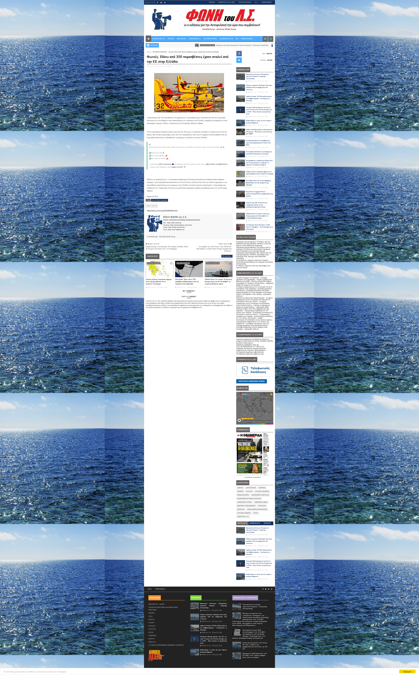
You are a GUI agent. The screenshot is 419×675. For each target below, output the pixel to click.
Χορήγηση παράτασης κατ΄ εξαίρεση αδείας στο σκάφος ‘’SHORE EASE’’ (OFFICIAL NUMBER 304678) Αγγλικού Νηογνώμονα (254, 341)
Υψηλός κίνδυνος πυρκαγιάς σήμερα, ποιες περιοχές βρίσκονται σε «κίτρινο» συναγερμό (159, 281)
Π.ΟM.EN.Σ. (152, 635)
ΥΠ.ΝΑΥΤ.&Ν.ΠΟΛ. (245, 2)
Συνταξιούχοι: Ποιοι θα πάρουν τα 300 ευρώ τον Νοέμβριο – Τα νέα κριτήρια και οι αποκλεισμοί (259, 227)
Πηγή (149, 196)
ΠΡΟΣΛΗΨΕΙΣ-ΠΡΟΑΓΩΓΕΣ (257, 509)
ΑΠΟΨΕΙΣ (262, 488)
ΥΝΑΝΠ (171, 39)
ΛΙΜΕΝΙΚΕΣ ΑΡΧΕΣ (244, 502)
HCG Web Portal (210, 39)
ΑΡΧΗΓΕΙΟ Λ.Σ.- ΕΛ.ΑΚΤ (156, 604)
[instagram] (271, 589)
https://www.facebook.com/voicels (181, 225)
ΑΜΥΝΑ (240, 488)
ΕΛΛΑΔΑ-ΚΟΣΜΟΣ (262, 491)
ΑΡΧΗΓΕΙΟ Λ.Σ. (158, 39)
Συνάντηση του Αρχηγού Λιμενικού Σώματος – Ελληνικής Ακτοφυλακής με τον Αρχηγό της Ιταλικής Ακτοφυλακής (254, 262)
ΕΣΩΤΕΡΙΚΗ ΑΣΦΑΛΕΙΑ (160, 52)
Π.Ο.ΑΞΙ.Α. (151, 626)
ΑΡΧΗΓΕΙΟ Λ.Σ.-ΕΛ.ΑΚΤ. (226, 2)
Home (149, 52)
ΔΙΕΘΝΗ (240, 491)
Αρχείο (267, 523)
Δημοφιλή (255, 523)
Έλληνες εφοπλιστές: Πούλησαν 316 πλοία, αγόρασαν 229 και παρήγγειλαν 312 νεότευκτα (214, 45)
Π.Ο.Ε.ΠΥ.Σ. (152, 629)
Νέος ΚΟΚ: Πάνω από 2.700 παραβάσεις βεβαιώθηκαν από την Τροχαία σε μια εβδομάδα (187, 281)
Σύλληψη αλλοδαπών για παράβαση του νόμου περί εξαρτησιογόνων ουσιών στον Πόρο (258, 143)
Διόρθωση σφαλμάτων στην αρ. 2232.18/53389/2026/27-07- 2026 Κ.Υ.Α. (250, 346)
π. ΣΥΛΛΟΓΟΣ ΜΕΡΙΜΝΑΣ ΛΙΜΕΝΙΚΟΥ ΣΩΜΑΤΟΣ (166, 645)
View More (227, 256)
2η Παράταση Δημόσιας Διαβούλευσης (250, 352)
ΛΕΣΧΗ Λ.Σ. (152, 642)
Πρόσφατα (242, 523)
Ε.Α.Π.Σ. (151, 632)
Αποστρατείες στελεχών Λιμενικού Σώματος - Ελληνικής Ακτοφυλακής (255, 606)
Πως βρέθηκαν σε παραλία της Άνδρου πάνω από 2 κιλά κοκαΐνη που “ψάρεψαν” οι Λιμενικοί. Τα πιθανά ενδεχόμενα (259, 163)
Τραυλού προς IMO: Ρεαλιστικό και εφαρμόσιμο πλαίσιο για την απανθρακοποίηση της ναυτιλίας (256, 205)
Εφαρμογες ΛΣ (226, 39)
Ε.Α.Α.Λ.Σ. (151, 639)
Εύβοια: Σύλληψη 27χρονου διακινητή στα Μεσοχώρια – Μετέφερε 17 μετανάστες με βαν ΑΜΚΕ (259, 132)
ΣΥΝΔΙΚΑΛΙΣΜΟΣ (244, 513)
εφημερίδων (258, 477)
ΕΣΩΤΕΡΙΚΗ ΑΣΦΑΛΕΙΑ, (166, 66)
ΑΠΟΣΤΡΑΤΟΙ (251, 488)
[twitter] (161, 2)
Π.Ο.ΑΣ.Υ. (151, 623)
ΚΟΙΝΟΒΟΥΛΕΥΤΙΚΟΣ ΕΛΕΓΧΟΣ (249, 498)
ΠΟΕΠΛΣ (151, 613)
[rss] (165, 2)
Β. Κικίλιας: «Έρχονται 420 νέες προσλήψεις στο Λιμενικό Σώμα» (253, 267)
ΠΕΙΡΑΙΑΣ (241, 509)
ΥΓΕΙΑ (255, 513)
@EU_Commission (165, 164)
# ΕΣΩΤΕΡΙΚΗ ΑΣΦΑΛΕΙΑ (159, 200)
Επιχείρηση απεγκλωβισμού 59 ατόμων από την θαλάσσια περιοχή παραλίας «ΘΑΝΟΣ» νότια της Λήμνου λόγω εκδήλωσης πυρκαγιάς (253, 244)
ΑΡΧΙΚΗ (212, 2)
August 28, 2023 (177, 167)
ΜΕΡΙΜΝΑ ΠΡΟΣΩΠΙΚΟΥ (246, 506)
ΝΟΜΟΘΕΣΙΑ (194, 39)
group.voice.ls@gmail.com (176, 229)
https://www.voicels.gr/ (174, 223)
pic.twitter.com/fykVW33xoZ (217, 164)
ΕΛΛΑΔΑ (249, 491)
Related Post (152, 256)
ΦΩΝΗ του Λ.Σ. (243, 516)
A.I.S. (256, 2)
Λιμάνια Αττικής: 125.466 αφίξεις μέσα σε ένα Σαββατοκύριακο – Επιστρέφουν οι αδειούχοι (259, 99)
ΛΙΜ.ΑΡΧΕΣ (181, 39)
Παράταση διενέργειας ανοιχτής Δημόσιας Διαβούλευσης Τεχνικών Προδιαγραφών (251, 349)
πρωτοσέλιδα (249, 477)
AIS (237, 39)
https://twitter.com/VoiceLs (176, 227)
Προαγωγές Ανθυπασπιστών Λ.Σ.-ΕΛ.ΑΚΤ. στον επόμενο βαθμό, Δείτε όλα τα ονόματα (255, 655)
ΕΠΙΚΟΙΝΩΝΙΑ (266, 2)
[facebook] (157, 2)
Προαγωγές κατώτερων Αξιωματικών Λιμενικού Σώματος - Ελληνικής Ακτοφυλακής (257, 76)
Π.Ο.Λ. (150, 616)
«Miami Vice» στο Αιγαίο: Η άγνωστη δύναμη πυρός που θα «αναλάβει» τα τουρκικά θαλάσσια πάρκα (218, 281)
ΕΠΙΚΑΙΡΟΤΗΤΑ (243, 495)
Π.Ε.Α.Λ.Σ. (151, 619)
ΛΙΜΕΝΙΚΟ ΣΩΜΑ (261, 502)
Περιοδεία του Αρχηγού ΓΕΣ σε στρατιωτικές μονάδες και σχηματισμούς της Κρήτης (259, 194)
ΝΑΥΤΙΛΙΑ (183, 45)
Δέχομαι (407, 671)
